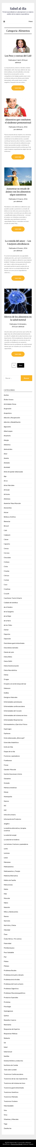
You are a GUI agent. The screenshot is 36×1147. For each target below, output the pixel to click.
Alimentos (7, 445)
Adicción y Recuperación (12, 417)
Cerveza (6, 553)
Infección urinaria (10, 815)
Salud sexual (8, 1052)
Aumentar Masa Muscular (12, 503)
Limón (6, 858)
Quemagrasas (8, 1011)
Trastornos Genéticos (11, 1092)
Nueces (6, 916)
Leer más (18, 88)
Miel (5, 894)
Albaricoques (8, 431)
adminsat (18, 62)
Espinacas (7, 733)
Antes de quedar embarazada (13, 472)
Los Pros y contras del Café (18, 56)
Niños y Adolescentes (11, 912)
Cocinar (6, 580)
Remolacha (7, 1024)
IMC (5, 810)
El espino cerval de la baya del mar (15, 684)
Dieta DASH (8, 661)
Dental (6, 630)
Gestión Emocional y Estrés (13, 774)
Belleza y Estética (10, 517)
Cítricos (6, 575)
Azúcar (6, 512)
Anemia (6, 458)
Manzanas (7, 862)
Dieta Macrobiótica (10, 670)
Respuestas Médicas (10, 1033)
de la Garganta (9, 611)
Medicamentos (9, 867)
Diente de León (9, 652)
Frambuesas (8, 760)
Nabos (6, 903)
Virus (5, 1115)
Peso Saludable (9, 952)
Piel (5, 957)
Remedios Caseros (10, 1020)
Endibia (6, 693)
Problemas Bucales (10, 970)
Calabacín (7, 535)
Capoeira (7, 544)
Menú (31, 21)
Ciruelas (6, 571)
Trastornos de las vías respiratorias (15, 1079)
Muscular (7, 898)
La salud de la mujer (10, 835)
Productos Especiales (11, 997)
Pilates (6, 961)
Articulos (7, 494)
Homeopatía (8, 796)
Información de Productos (12, 819)
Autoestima (8, 508)
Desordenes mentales (11, 648)
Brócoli (6, 526)
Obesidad (7, 930)
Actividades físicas (10, 404)
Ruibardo (7, 1038)
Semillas (6, 1056)
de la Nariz (7, 621)
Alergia (6, 440)
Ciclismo (6, 562)
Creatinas (7, 589)
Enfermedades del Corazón (13, 711)
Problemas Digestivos (11, 988)
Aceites (6, 395)
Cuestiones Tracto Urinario (13, 598)
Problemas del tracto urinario (13, 984)
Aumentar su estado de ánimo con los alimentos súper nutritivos (18, 192)
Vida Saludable (9, 1106)
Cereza (6, 548)
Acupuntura (8, 413)
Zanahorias (7, 1128)
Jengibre (7, 824)
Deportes (7, 634)
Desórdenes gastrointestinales (14, 643)
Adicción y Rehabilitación (12, 422)
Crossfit (6, 593)
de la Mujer (7, 616)
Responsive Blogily (17, 1144)
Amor (5, 454)
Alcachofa (7, 435)
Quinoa (6, 1015)
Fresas (6, 765)
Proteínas (7, 1002)
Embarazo (7, 688)
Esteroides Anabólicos (11, 742)
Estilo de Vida (8, 747)
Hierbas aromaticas (10, 787)
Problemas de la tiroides (12, 979)
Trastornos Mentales (11, 1097)
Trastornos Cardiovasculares (13, 1074)
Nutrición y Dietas (10, 925)
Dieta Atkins (8, 657)
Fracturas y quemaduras (12, 756)
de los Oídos (8, 625)
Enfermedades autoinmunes (13, 702)
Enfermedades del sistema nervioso (15, 715)
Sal (5, 1042)
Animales (7, 463)
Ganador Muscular (10, 769)
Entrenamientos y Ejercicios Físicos (15, 724)
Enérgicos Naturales (10, 697)
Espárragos (8, 729)
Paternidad (7, 943)
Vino (5, 1110)
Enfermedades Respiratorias (13, 720)
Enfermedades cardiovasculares (14, 706)
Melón (6, 889)
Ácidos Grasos (8, 399)
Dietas (6, 675)
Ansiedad (7, 467)
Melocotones (8, 885)
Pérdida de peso (9, 948)
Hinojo (6, 792)
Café (5, 530)
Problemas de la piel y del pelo (14, 975)
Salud (5, 1047)
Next (20, 365)
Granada (7, 783)
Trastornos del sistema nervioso (14, 1083)
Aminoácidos (8, 449)
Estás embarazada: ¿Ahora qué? (14, 738)
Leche (6, 849)
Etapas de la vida (9, 751)
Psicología (7, 1006)
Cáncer (6, 539)
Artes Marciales (9, 485)
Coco (5, 584)
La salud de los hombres (11, 839)
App (5, 476)
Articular (7, 490)
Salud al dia (18, 8)
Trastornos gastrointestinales (14, 1088)
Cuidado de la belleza (11, 602)
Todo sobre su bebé (10, 1070)
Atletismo (7, 499)
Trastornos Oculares (11, 1101)
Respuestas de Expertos (12, 1029)
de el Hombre (8, 607)
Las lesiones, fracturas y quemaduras (16, 844)
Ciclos (6, 566)
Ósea (5, 934)
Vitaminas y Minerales (11, 1119)
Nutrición (7, 921)
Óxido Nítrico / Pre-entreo (13, 939)
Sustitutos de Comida (11, 1065)
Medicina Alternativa (11, 876)
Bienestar (7, 521)
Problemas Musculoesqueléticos (14, 993)
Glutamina (7, 778)
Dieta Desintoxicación (11, 666)
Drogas (6, 679)
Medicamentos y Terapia (12, 871)
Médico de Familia (10, 880)
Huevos (6, 801)
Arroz (6, 481)
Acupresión (7, 408)
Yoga (5, 1124)
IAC (5, 805)
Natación (7, 907)
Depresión (7, 639)
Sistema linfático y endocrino (13, 1061)
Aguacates (7, 427)
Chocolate (7, 557)
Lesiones (7, 853)
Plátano (6, 966)
